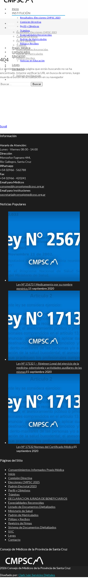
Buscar (37, 84)
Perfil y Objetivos (29, 26)
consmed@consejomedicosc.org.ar (22, 186)
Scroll (3, 126)
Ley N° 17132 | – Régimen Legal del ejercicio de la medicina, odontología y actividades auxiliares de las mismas (49, 367)
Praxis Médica (16, 62)
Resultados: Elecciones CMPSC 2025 (40, 17)
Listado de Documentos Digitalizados (31, 506)
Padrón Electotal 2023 (22, 486)
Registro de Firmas (20, 523)
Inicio (15, 9)
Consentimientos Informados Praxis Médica (36, 469)
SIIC (11, 531)
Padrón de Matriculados (29, 53)
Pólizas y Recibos (29, 43)
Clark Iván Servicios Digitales (36, 575)
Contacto (14, 539)
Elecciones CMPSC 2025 (24, 482)
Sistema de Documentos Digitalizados (32, 527)
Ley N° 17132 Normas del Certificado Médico (44, 446)
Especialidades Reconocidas (32, 49)
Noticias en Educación (32, 60)
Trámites (21, 45)
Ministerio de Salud (20, 511)
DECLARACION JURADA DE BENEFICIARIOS (37, 498)
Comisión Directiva (30, 22)
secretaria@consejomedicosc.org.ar (22, 194)
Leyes (11, 79)
